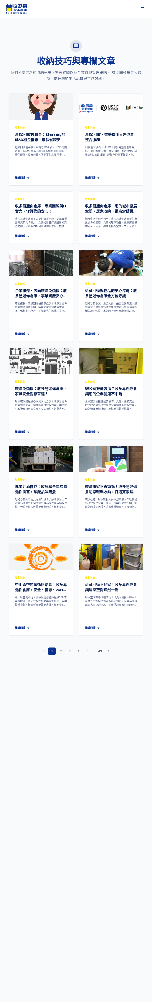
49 (100, 651)
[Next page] (108, 651)
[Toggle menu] (142, 9)
